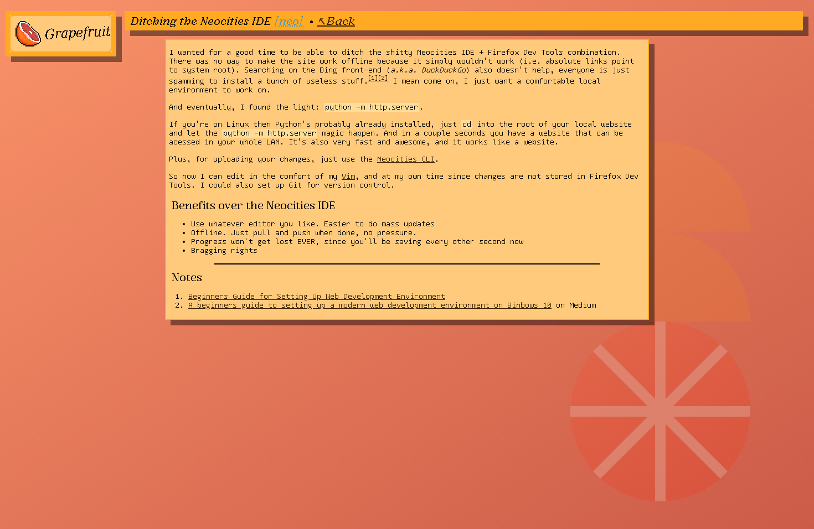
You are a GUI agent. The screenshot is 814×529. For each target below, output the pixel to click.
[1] (373, 78)
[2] (383, 78)
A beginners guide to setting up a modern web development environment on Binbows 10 (370, 305)
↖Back (336, 20)
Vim (348, 176)
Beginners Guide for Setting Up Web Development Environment (316, 296)
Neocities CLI (406, 159)
